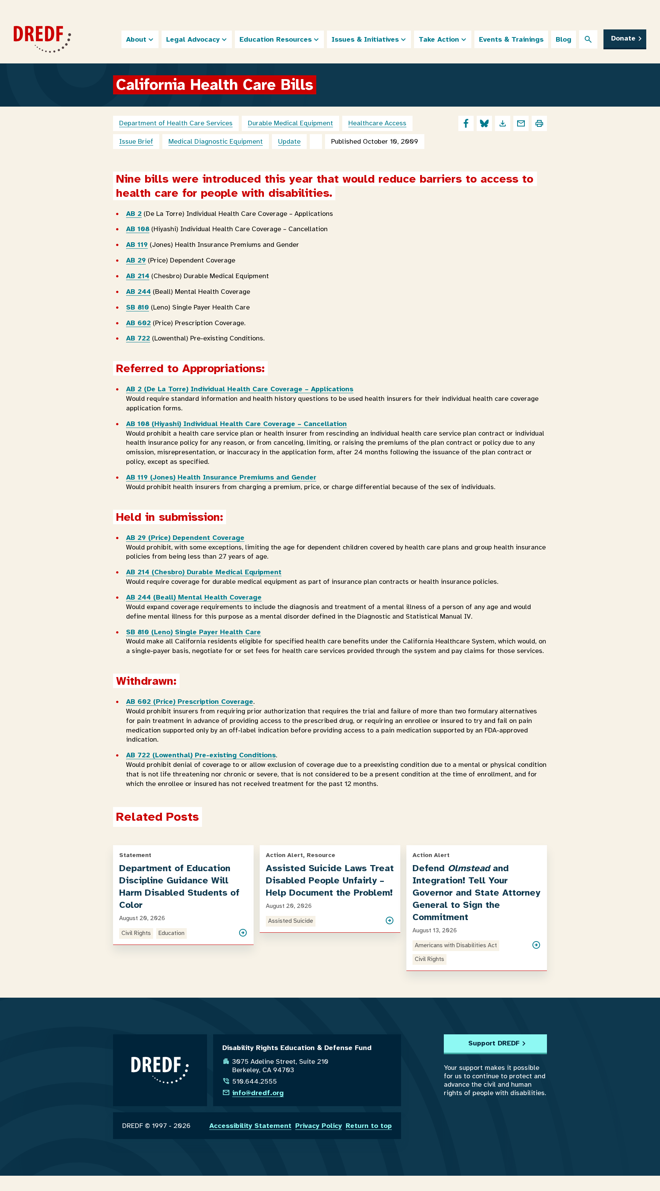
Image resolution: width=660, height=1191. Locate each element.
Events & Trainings (511, 39)
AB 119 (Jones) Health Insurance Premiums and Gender (221, 477)
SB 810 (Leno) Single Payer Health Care (193, 632)
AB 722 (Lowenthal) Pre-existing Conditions (201, 755)
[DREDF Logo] (42, 39)
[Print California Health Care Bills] (539, 123)
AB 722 (138, 338)
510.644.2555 (254, 1081)
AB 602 (138, 323)
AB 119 (137, 244)
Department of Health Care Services (176, 123)
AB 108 (137, 229)
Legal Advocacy (193, 39)
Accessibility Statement (250, 1125)
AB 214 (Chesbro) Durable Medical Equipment (203, 572)
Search (588, 39)
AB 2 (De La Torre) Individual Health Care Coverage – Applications (239, 389)
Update (289, 141)
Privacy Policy (318, 1125)
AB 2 (134, 213)
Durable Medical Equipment (290, 123)
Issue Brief (136, 141)
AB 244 (138, 291)
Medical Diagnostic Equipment (215, 141)
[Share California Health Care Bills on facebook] (466, 123)
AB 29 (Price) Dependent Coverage (185, 537)
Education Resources (275, 39)
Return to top (369, 1125)
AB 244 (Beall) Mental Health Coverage (194, 597)
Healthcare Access (377, 123)
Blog (563, 39)
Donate (623, 38)
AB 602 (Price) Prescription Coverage (189, 701)
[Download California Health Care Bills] (502, 123)
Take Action (439, 39)
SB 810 (137, 307)
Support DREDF (493, 1043)
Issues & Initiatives (365, 39)
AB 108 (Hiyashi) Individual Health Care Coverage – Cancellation (236, 424)
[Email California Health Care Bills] (521, 123)
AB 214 (137, 276)
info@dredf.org (258, 1093)
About (136, 39)
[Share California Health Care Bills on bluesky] (484, 123)
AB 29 (136, 260)
